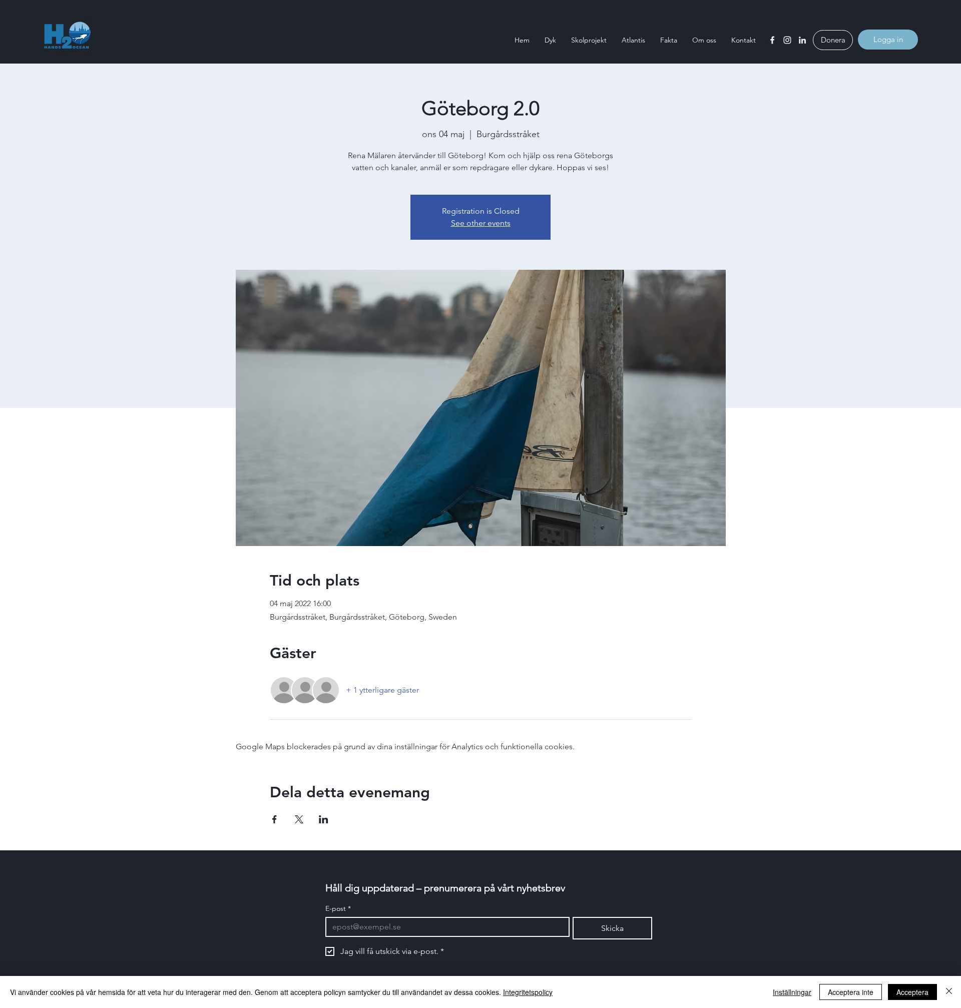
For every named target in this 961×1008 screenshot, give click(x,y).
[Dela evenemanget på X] (299, 819)
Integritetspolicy (528, 992)
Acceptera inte (850, 992)
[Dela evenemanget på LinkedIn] (323, 819)
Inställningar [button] (792, 992)
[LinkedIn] (802, 40)
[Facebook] (772, 40)
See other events (481, 223)
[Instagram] (787, 40)
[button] (550, 40)
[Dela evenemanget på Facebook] (274, 819)
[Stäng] (949, 992)
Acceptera (912, 992)
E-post (338, 908)
